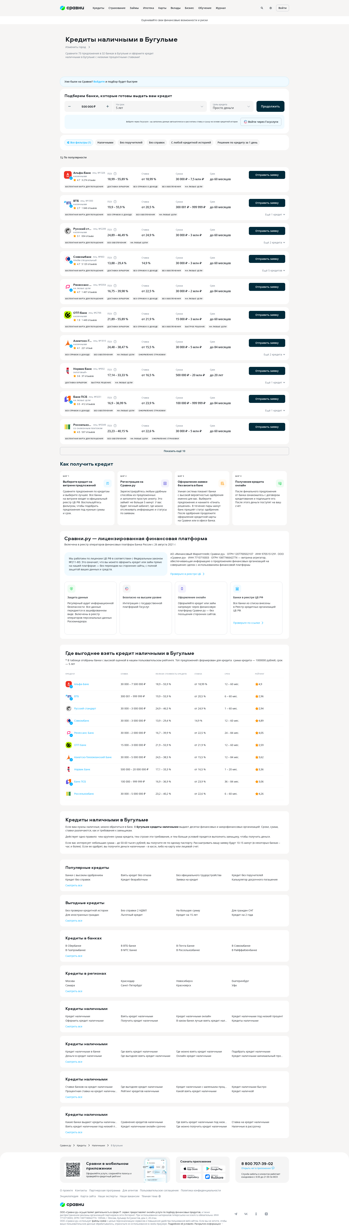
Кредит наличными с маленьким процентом (202, 1086)
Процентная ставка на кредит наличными (91, 1091)
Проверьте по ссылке (246, 622)
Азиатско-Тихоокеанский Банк (93, 757)
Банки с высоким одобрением (84, 875)
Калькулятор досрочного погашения (255, 879)
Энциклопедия (69, 1196)
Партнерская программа (104, 1190)
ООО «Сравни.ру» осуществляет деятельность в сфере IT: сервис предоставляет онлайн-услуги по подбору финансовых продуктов (130, 1212)
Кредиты (81, 1145)
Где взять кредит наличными (139, 1051)
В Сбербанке (73, 945)
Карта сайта (88, 1196)
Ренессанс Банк (84, 732)
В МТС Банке (129, 950)
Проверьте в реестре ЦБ (185, 574)
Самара (70, 985)
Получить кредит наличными (139, 1020)
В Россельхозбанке (188, 950)
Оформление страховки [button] (152, 354)
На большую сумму (188, 910)
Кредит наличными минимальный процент (258, 1056)
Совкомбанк (81, 720)
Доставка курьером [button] (118, 186)
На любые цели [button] (193, 186)
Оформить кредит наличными (84, 1020)
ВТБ (76, 696)
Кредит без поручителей (247, 875)
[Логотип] (72, 1204)
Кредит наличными (77, 1016)
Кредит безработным (134, 879)
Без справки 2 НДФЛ (134, 910)
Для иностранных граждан (82, 914)
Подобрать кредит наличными (251, 1051)
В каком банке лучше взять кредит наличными (202, 1020)
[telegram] (236, 1214)
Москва (70, 981)
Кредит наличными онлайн (193, 1016)
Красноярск (183, 985)
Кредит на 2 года (242, 914)
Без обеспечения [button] (171, 186)
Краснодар (128, 981)
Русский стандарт (85, 708)
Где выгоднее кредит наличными (142, 1086)
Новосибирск (184, 981)
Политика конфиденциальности (201, 1190)
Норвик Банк (82, 769)
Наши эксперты (108, 1196)
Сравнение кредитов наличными (142, 1122)
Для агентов (130, 1190)
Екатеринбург (240, 981)
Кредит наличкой (243, 1091)
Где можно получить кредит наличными (201, 1126)
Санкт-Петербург (131, 985)
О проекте (66, 1190)
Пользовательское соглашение (159, 1190)
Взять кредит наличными (137, 1016)
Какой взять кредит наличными (196, 1091)
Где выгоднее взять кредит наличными (145, 1056)
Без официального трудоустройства (198, 875)
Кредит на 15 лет (187, 914)
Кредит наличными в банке (82, 1051)
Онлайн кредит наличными (193, 1056)
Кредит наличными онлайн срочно (143, 1126)
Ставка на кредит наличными (250, 1122)
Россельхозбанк (84, 793)
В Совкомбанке (241, 945)
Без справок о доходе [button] (145, 186)
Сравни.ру (65, 1145)
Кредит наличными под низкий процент (257, 1016)
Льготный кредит (132, 914)
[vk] (246, 1214)
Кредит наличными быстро (249, 1086)
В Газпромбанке (75, 950)
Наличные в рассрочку (246, 1126)
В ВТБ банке (128, 945)
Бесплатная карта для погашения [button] (84, 186)
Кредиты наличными (245, 1020)
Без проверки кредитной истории (86, 910)
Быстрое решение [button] (195, 326)
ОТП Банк (80, 745)
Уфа (234, 985)
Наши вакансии (129, 1196)
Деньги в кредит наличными (83, 1056)
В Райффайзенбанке (244, 950)
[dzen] (266, 1214)
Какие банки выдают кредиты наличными (91, 1122)
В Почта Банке (185, 945)
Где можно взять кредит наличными (199, 1051)
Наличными (98, 1145)
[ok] (256, 1214)
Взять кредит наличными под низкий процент (91, 1126)
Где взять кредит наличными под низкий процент (202, 1122)
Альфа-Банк (81, 684)
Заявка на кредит (187, 879)
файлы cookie (99, 1220)
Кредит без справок (77, 879)
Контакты (81, 1190)
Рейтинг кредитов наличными (140, 1091)
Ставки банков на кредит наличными (89, 1086)
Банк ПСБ (80, 781)
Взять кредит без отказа (136, 875)
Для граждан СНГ (242, 910)
